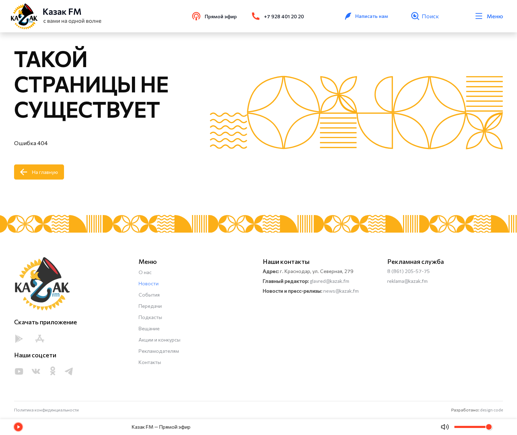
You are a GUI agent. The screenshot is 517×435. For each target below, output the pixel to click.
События (149, 295)
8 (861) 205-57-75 (408, 271)
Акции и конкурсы (159, 340)
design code (491, 409)
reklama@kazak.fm (407, 281)
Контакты (150, 362)
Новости (149, 283)
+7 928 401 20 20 (284, 16)
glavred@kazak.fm (329, 281)
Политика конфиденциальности (46, 409)
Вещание (149, 328)
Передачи (150, 306)
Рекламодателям (159, 351)
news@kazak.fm (341, 291)
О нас (145, 272)
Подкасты (150, 317)
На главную (45, 172)
